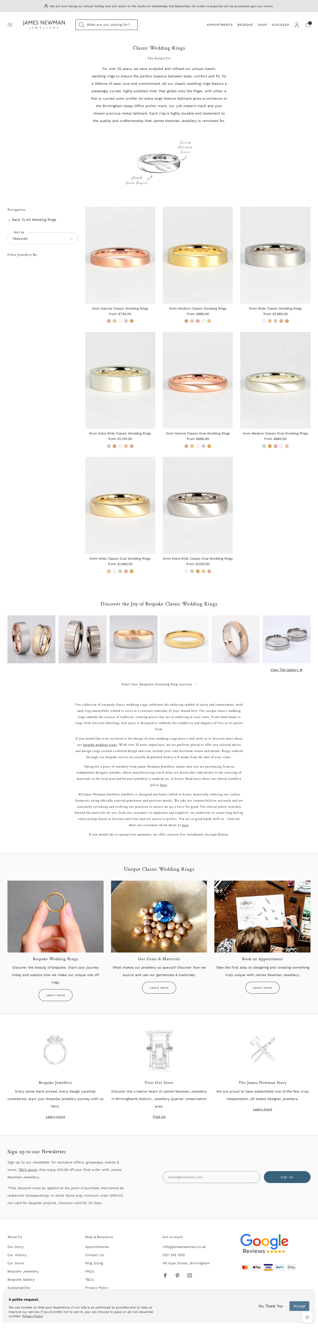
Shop (262, 25)
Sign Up (287, 1177)
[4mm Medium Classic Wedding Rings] (198, 255)
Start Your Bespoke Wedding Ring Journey (156, 684)
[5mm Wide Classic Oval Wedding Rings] (120, 505)
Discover (280, 25)
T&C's (89, 1279)
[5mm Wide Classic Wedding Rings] (275, 255)
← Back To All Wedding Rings (31, 220)
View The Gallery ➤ (286, 670)
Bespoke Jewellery (23, 1271)
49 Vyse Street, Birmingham (186, 1263)
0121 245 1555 (174, 1255)
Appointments (220, 25)
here (163, 785)
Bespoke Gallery (21, 1279)
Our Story (15, 1247)
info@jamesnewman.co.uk (184, 1247)
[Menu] (9, 24)
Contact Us (94, 1255)
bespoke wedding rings (100, 745)
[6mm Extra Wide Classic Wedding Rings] (120, 380)
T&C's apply (27, 1170)
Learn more (55, 995)
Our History (17, 1255)
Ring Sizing (94, 1263)
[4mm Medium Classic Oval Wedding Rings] (275, 380)
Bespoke (245, 25)
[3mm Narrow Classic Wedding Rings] (120, 255)
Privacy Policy (96, 1288)
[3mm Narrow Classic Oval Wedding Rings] (198, 380)
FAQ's (89, 1271)
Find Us (159, 1117)
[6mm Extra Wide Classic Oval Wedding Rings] (198, 505)
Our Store (15, 1263)
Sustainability (18, 1288)
